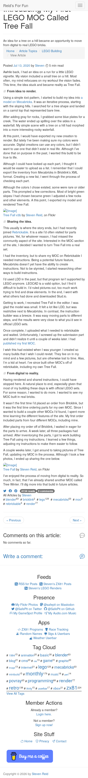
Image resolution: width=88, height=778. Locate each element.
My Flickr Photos (26, 604)
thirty (29, 688)
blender (11, 499)
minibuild (14, 674)
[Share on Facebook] (10, 490)
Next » (77, 520)
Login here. (44, 714)
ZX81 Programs (32, 629)
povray (15, 680)
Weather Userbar (44, 638)
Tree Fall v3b (12, 215)
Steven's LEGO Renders (45, 588)
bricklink (28, 499)
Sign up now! (44, 725)
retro (14, 687)
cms (24, 660)
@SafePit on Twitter (28, 609)
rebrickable (13, 504)
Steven (39, 65)
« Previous (13, 520)
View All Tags (15, 693)
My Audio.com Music (61, 613)
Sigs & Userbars (58, 633)
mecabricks (61, 499)
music (55, 674)
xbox (56, 688)
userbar (42, 688)
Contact (60, 741)
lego (42, 499)
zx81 (72, 687)
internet (26, 667)
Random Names (30, 633)
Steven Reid (34, 215)
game (48, 660)
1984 (12, 655)
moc (78, 499)
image (12, 667)
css (35, 661)
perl (67, 674)
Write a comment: (23, 556)
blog (12, 660)
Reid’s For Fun (15, 5)
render (30, 504)
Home (27, 741)
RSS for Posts (27, 584)
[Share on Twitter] (4, 490)
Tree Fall (9, 469)
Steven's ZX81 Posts (57, 584)
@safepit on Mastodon (58, 604)
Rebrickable (20, 232)
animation (27, 655)
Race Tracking (58, 629)
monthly (34, 673)
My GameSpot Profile (27, 613)
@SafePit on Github (61, 609)
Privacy (43, 741)
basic (44, 654)
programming (40, 680)
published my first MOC (19, 343)
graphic (64, 660)
